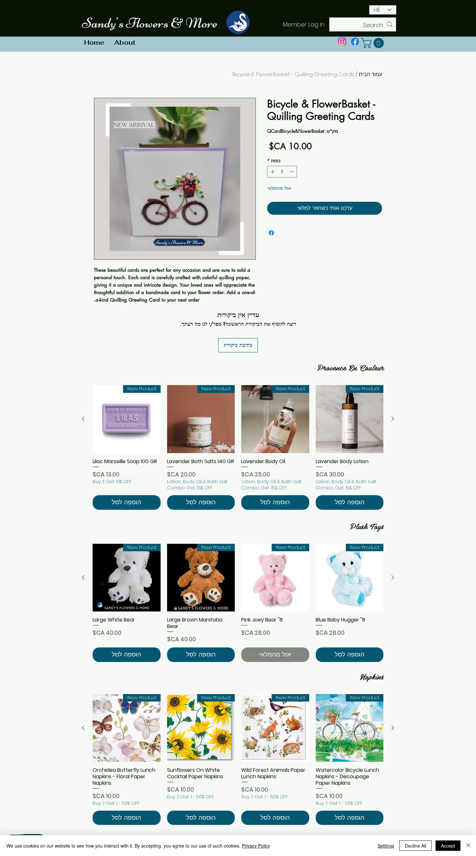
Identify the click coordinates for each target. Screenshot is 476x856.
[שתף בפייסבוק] (271, 233)
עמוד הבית (370, 74)
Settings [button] (386, 845)
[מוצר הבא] (83, 419)
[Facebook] (355, 41)
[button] (373, 43)
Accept (448, 845)
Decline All (415, 845)
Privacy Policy (256, 845)
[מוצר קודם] (393, 419)
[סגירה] (468, 845)
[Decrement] (292, 171)
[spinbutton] (282, 171)
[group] (238, 447)
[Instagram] (342, 41)
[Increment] (272, 171)
